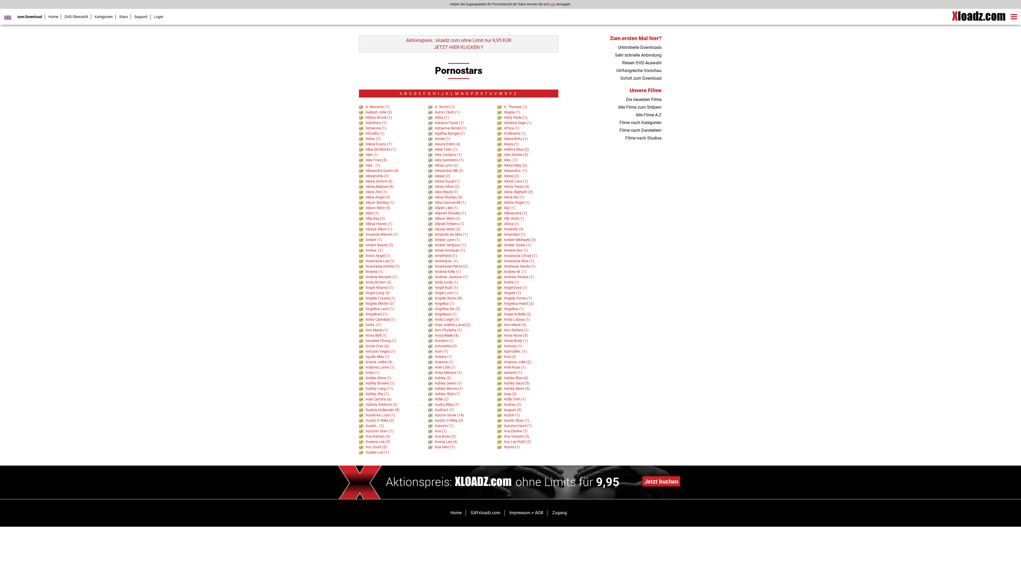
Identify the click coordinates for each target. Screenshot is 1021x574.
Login (158, 17)
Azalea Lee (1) (377, 452)
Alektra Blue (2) (516, 149)
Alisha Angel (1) (517, 202)
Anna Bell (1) (376, 335)
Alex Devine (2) (516, 155)
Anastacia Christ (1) (520, 256)
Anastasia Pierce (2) (451, 266)
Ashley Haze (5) (517, 383)
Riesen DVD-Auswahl (642, 62)
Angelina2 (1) (377, 314)
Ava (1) (441, 431)
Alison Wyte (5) (378, 208)
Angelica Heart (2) (519, 303)
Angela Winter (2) (380, 303)
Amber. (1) (374, 250)
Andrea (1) (374, 271)
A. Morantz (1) (378, 107)
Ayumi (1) (512, 447)
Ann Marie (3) (515, 325)
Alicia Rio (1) (514, 197)
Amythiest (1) (446, 256)
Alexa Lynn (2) (446, 165)
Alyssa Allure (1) (379, 229)
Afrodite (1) (375, 133)
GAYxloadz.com (485, 512)
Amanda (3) (514, 229)
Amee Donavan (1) (450, 250)
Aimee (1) (442, 139)
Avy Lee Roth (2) (517, 442)
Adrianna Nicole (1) (450, 128)
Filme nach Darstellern (641, 130)
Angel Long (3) (378, 293)
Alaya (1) (511, 144)
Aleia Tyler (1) (446, 149)
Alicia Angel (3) (378, 197)
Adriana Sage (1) (518, 123)
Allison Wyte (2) (447, 218)
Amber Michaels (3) (520, 240)
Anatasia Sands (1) (519, 266)
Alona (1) (511, 224)
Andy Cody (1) (446, 282)
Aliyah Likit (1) (446, 208)
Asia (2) (510, 394)
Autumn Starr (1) (380, 431)
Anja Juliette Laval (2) (453, 325)
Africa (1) (511, 128)
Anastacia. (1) (446, 261)
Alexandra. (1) (515, 170)
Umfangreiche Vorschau (639, 70)
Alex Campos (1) (448, 155)
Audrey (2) (512, 404)
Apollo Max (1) (378, 356)
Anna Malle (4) (447, 335)
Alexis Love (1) (516, 181)
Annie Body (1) (516, 341)
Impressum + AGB (526, 512)
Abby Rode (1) (515, 117)
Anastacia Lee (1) (380, 261)
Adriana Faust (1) (449, 123)
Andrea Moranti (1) (381, 277)
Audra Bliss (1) (447, 404)
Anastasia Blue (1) (519, 261)
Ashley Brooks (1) (380, 383)
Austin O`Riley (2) (380, 420)
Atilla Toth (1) (515, 399)
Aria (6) (510, 356)
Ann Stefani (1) (516, 330)
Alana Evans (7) (379, 144)
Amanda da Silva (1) (451, 234)
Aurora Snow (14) (449, 415)
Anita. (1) (373, 325)
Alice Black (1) (446, 192)
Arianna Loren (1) (380, 367)
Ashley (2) (443, 378)
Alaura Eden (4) (447, 144)
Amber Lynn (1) (447, 240)
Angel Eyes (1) (515, 287)
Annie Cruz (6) (377, 346)
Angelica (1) (444, 303)
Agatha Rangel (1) (450, 133)
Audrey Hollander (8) (383, 410)
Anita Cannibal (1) (380, 319)
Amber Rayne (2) (379, 245)
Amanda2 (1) (515, 234)
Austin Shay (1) (516, 420)
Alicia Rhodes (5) (448, 197)
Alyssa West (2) (447, 229)
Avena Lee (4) (446, 442)
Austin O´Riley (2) (449, 420)
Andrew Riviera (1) (519, 277)
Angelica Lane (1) (380, 309)
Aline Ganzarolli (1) (450, 202)
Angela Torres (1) (518, 298)
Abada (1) (512, 112)
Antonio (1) (513, 346)
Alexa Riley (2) (515, 165)
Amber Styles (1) (517, 245)
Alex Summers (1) (449, 160)
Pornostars (458, 70)
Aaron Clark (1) (447, 112)
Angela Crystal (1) (380, 298)
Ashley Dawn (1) (448, 383)
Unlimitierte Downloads (640, 47)
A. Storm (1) (445, 107)
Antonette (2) (446, 346)
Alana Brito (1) (516, 139)
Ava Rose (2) (445, 436)
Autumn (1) (444, 426)
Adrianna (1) (376, 128)
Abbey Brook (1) (379, 117)
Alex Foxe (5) (376, 160)
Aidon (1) (373, 139)
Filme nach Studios (643, 138)
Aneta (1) (511, 282)
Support (141, 17)
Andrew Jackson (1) (451, 277)
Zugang (559, 512)
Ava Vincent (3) (516, 436)
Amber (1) (374, 240)
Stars (123, 17)
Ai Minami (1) (515, 133)
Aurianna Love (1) (380, 415)
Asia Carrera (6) (379, 399)
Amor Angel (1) (378, 256)
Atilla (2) (442, 399)
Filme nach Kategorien (641, 122)
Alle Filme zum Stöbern (640, 107)
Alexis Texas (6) (516, 186)
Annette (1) (444, 341)
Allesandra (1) (515, 213)
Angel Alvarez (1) (380, 287)
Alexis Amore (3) (379, 181)
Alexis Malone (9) (380, 186)
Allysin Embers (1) (449, 224)
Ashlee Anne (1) (378, 378)
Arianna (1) (444, 362)
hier (552, 4)
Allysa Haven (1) (379, 224)
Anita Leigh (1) (447, 319)
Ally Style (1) (514, 218)
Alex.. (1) (373, 165)
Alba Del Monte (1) (381, 149)
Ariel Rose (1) (515, 367)
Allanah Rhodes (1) (450, 213)
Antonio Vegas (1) (380, 351)
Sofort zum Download (641, 78)
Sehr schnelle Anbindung (638, 55)
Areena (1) (443, 356)
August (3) (512, 410)
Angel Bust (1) (446, 287)
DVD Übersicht (76, 17)
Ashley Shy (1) (377, 394)
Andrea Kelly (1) (448, 271)
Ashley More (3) (517, 388)
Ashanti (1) (513, 372)
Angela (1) (512, 293)
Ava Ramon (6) (378, 436)
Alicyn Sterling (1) (380, 202)
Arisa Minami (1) (448, 372)
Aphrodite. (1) (515, 351)
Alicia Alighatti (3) (518, 192)
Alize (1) (372, 213)
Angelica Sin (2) (447, 309)
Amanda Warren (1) (382, 234)
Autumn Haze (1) (518, 426)
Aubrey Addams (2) (381, 404)
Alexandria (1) (377, 176)
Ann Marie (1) (377, 330)
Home (53, 17)
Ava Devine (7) (516, 431)
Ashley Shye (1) (447, 394)
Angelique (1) (446, 314)
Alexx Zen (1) (376, 192)
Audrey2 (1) (444, 410)
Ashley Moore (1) (449, 388)
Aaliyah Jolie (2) (379, 112)
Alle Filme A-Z (649, 114)
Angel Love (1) (446, 293)
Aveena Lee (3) (378, 442)
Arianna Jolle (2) (517, 362)
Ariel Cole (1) (445, 367)
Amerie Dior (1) (516, 250)
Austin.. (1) (375, 426)
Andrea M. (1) (515, 271)
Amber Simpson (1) (450, 245)
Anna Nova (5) (516, 335)
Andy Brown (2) (378, 282)
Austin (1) (512, 415)
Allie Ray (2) (375, 218)
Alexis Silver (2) (447, 186)
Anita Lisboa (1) (517, 319)
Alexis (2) (511, 176)
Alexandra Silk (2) (449, 170)
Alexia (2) (442, 176)
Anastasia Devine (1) (383, 266)
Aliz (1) (509, 208)
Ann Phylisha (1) (448, 330)
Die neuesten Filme (644, 99)
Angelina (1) (514, 309)
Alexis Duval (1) (447, 181)
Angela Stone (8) (448, 298)
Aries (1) (372, 372)
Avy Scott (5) (376, 447)
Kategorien (104, 17)
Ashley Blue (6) (516, 378)
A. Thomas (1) (515, 107)
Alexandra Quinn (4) (382, 170)
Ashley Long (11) (380, 388)
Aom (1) (441, 351)
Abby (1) (442, 117)
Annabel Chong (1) (381, 341)
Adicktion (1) (376, 123)
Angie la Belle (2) (517, 314)
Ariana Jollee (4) (379, 362)
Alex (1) (372, 155)
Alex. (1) (510, 160)
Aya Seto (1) (445, 447)
